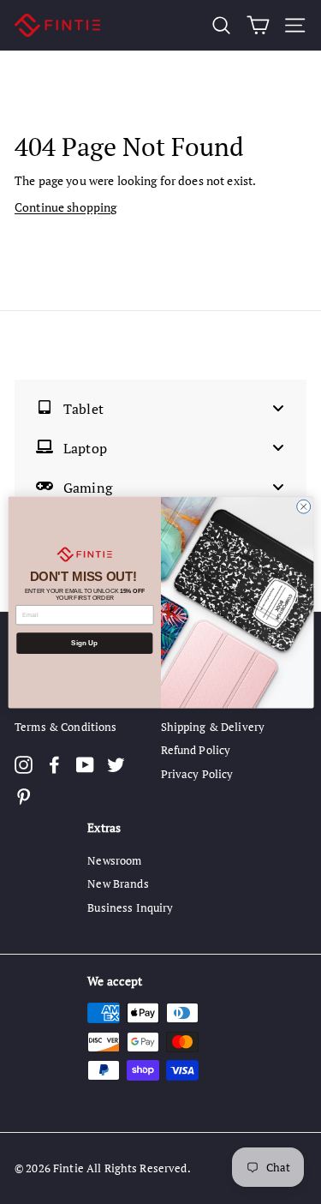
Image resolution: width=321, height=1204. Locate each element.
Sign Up (84, 643)
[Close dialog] (303, 506)
